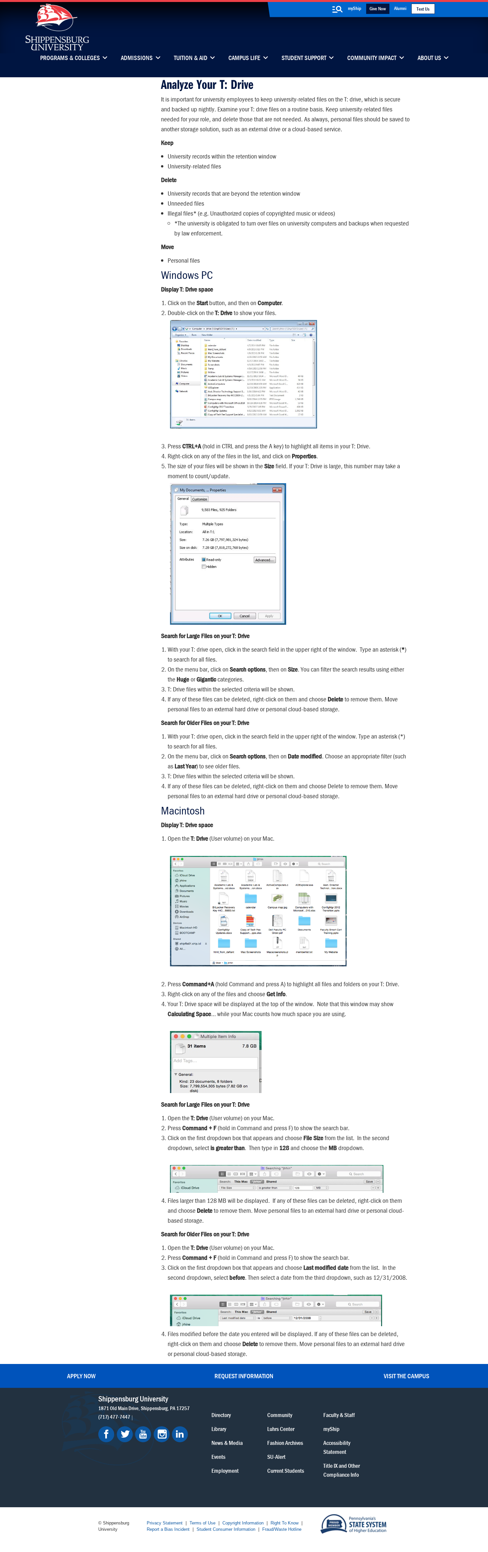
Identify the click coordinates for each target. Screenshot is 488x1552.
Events (218, 1456)
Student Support (304, 58)
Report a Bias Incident (168, 1529)
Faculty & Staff (339, 1415)
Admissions (137, 58)
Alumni (400, 8)
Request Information (243, 1376)
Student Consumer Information (226, 1529)
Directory (221, 1415)
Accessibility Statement (336, 1447)
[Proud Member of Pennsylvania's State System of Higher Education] (353, 1523)
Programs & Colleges (70, 58)
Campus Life (244, 58)
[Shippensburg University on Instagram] (162, 1434)
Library (218, 1429)
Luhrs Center (280, 1429)
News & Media (227, 1443)
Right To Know (284, 1522)
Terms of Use (202, 1522)
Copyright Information (243, 1522)
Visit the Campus (406, 1376)
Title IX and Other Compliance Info (341, 1470)
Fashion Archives (285, 1443)
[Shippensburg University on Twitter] (125, 1434)
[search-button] (337, 9)
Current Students (285, 1470)
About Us (429, 58)
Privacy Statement (165, 1522)
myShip (354, 8)
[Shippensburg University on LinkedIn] (180, 1434)
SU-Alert (276, 1456)
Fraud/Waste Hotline (281, 1529)
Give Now (377, 8)
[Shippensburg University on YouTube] (143, 1434)
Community (279, 1415)
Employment (225, 1470)
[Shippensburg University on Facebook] (106, 1434)
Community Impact (371, 58)
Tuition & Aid (190, 58)
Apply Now (81, 1376)
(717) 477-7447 (114, 1416)
